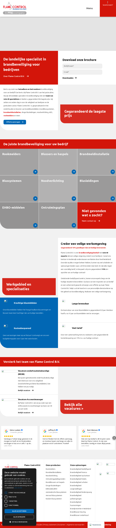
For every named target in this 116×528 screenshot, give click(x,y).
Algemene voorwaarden (75, 525)
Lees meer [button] (46, 446)
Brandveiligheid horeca (78, 472)
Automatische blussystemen (56, 492)
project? (110, 5)
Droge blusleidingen (53, 485)
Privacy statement (50, 525)
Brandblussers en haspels (55, 482)
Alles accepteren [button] (19, 511)
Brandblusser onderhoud (79, 515)
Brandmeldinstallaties (53, 472)
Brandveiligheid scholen (79, 482)
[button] (2, 438)
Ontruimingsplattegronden (55, 479)
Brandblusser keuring (78, 512)
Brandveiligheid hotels (78, 479)
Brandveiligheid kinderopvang (81, 492)
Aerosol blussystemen (54, 495)
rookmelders (9, 116)
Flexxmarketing (105, 525)
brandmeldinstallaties (12, 112)
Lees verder (18, 488)
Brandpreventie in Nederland (80, 509)
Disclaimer (61, 525)
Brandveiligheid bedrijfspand (80, 469)
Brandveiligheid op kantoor (80, 476)
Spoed (105, 5)
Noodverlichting (51, 476)
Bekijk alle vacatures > (73, 406)
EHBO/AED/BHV (51, 489)
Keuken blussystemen (54, 499)
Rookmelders (50, 469)
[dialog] (19, 497)
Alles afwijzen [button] (19, 517)
